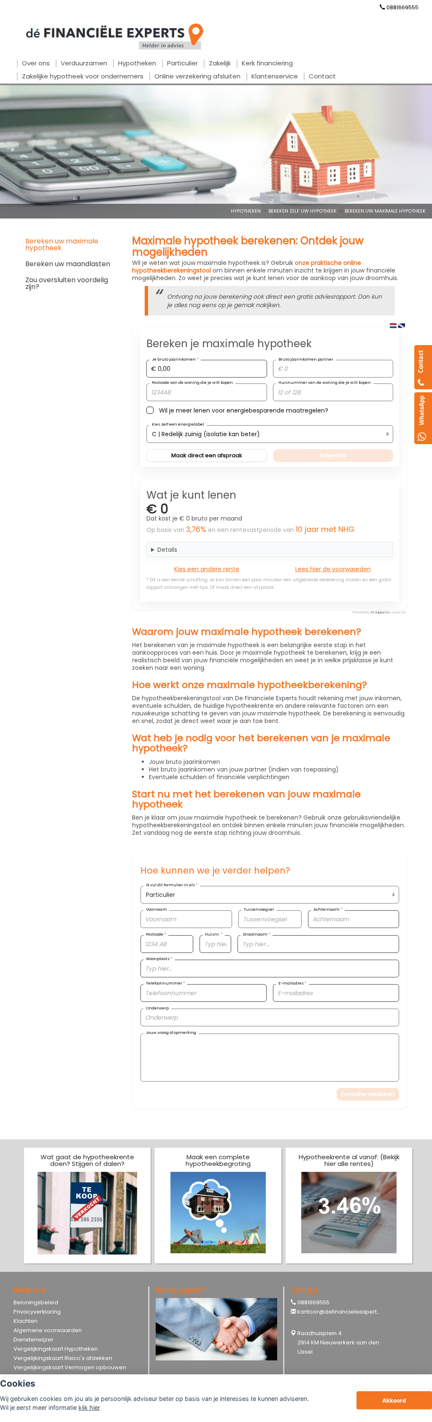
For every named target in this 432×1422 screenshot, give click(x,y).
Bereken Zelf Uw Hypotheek (303, 211)
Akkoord (394, 1400)
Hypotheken (246, 211)
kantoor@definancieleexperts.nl (341, 1312)
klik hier (89, 1407)
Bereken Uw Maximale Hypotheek (385, 211)
